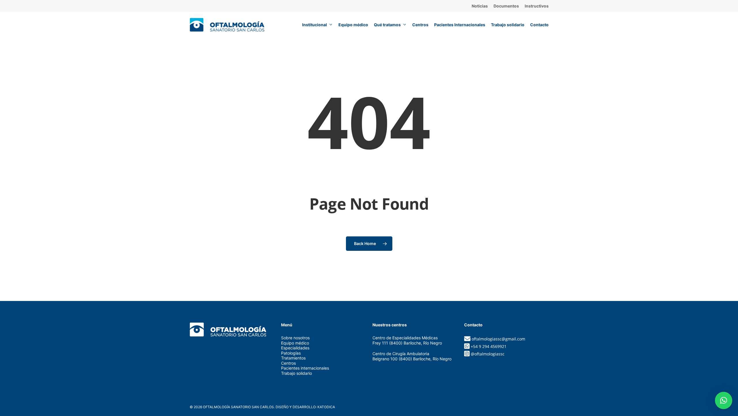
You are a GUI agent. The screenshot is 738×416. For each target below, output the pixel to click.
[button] (723, 400)
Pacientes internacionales (305, 368)
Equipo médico (295, 342)
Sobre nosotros (295, 337)
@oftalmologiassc (487, 354)
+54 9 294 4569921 (489, 346)
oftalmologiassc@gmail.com (498, 339)
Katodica (326, 407)
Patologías (291, 353)
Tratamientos (293, 357)
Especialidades (295, 347)
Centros (288, 363)
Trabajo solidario (296, 373)
